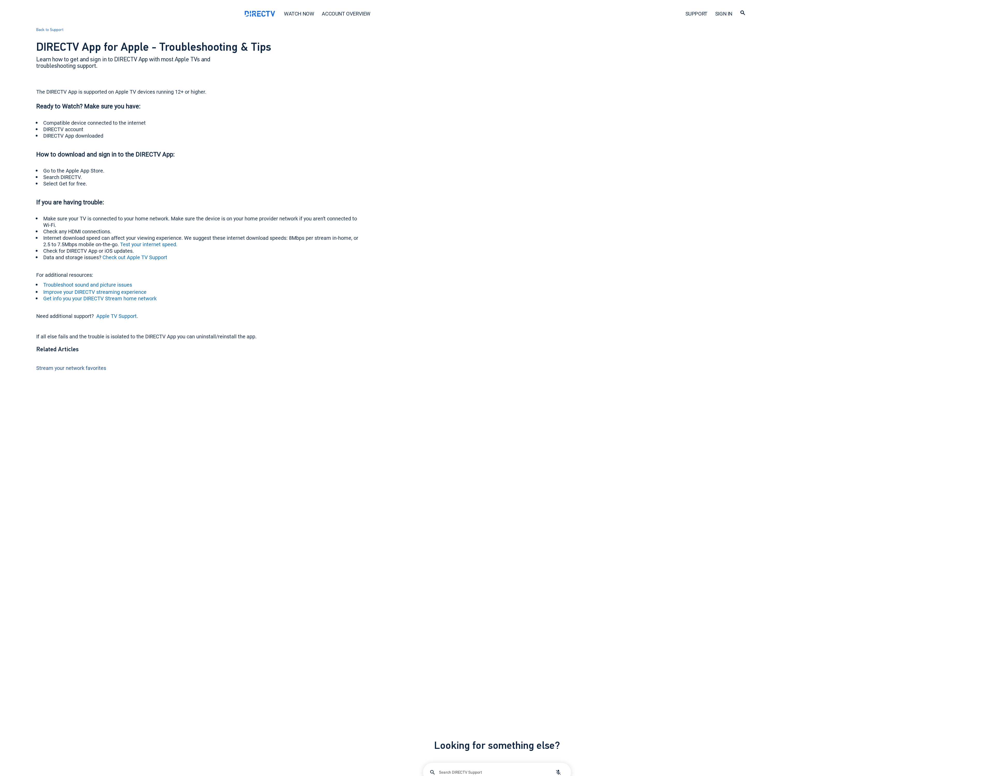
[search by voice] (558, 772)
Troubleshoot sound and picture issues (87, 284)
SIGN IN (723, 13)
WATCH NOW (299, 13)
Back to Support (49, 30)
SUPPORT (696, 13)
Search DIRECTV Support (460, 772)
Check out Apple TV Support (135, 257)
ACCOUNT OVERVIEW (346, 13)
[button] (743, 14)
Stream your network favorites (71, 367)
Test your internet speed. (148, 244)
